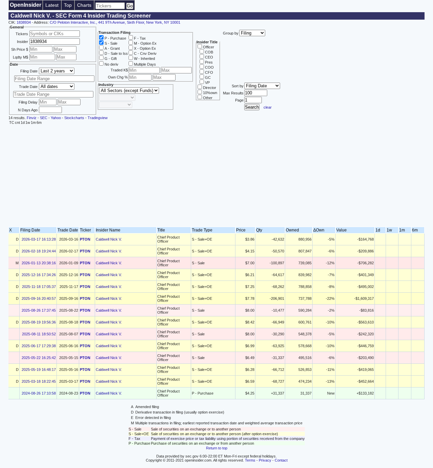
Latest (52, 5)
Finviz (32, 118)
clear (268, 107)
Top (68, 5)
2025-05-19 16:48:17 (39, 369)
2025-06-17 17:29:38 (39, 346)
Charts (84, 5)
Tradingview (98, 118)
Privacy (265, 460)
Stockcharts (74, 118)
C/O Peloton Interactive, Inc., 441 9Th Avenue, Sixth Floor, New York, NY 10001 (115, 22)
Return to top (216, 448)
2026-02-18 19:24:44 (39, 251)
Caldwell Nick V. (109, 239)
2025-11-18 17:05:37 (39, 287)
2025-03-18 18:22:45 (39, 381)
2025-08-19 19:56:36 (39, 322)
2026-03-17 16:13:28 (39, 239)
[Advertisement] (216, 176)
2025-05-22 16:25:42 (39, 358)
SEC (43, 118)
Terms (250, 460)
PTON (85, 239)
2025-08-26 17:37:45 (39, 310)
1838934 (24, 22)
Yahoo (56, 118)
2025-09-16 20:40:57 (39, 298)
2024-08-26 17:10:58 (39, 393)
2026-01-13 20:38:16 (39, 263)
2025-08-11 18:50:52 (39, 334)
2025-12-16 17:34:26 (39, 275)
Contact (281, 460)
